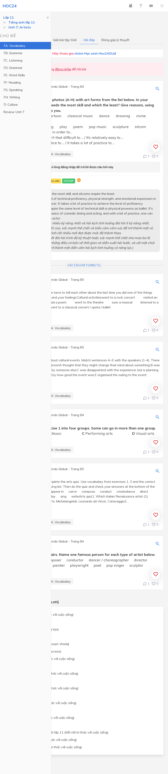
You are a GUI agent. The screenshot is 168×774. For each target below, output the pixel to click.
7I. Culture (10, 104)
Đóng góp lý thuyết (115, 40)
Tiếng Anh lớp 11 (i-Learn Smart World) (40, 644)
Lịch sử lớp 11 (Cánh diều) (30, 710)
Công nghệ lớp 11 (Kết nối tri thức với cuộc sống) (46, 747)
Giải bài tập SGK (65, 40)
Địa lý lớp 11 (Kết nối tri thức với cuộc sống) (42, 718)
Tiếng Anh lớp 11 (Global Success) (36, 651)
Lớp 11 (8, 17)
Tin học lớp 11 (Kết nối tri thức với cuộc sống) (44, 740)
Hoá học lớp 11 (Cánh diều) (31, 681)
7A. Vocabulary (14, 46)
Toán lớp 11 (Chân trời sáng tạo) (35, 629)
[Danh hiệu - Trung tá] (79, 180)
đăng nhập (63, 69)
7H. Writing (11, 97)
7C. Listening (12, 60)
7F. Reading (12, 82)
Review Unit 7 (13, 112)
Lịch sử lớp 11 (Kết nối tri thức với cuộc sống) (43, 703)
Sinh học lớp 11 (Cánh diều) (31, 695)
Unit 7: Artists (19, 27)
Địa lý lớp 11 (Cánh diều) (29, 725)
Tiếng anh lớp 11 (21, 22)
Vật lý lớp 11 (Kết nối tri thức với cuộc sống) (43, 659)
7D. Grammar (12, 68)
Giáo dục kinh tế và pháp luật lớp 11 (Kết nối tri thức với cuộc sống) (59, 732)
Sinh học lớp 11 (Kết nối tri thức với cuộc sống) (44, 688)
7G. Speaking (13, 90)
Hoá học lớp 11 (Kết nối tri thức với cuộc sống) (44, 673)
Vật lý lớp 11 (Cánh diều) (29, 666)
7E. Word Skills (14, 75)
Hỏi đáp (89, 40)
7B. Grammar (12, 53)
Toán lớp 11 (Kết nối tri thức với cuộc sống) (42, 614)
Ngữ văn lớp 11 (22, 637)
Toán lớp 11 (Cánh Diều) (29, 622)
